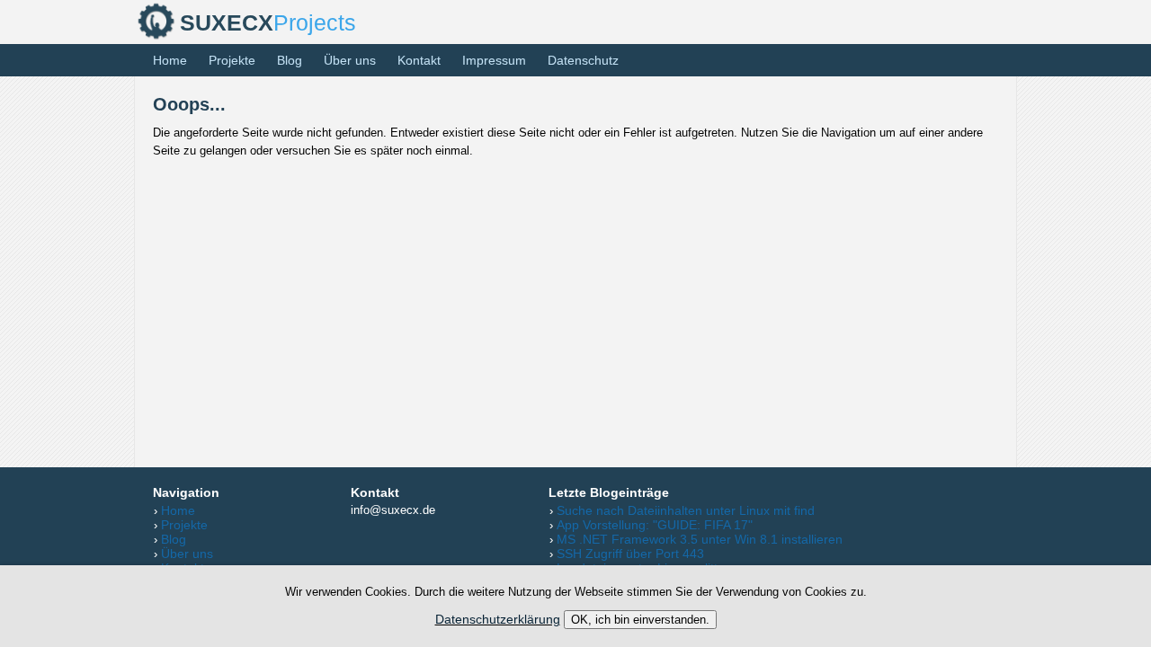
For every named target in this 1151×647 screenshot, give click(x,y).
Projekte (232, 60)
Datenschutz (583, 60)
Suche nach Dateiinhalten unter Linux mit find (686, 510)
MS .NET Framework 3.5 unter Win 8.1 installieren (700, 539)
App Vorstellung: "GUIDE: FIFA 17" (655, 525)
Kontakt (419, 60)
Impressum (494, 60)
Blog (289, 60)
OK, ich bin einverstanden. (640, 619)
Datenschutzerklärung (497, 619)
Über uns (350, 60)
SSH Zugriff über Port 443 (630, 553)
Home (170, 60)
